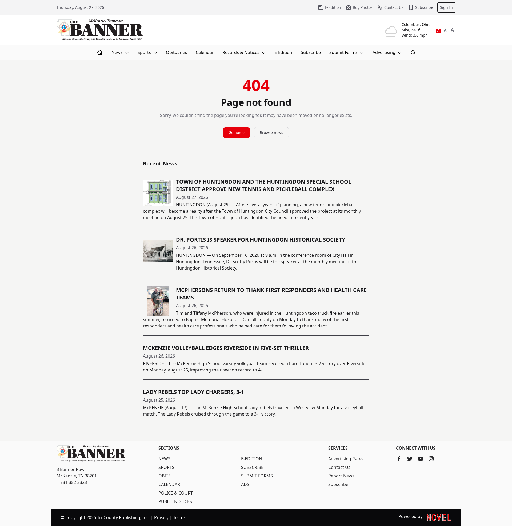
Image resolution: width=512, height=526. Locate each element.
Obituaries (176, 52)
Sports (145, 52)
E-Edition (333, 7)
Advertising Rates (345, 459)
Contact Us (393, 7)
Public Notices (175, 501)
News (117, 52)
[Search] (413, 52)
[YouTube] (420, 459)
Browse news (271, 132)
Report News (341, 476)
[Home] (99, 52)
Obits (164, 476)
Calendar (205, 52)
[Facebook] (399, 459)
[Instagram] (431, 459)
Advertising (385, 52)
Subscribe (424, 7)
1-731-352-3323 (72, 482)
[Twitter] (410, 459)
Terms (179, 517)
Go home (237, 132)
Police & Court (175, 493)
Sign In (446, 7)
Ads (245, 484)
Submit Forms (344, 52)
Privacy (161, 517)
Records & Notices (241, 52)
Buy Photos (363, 7)
